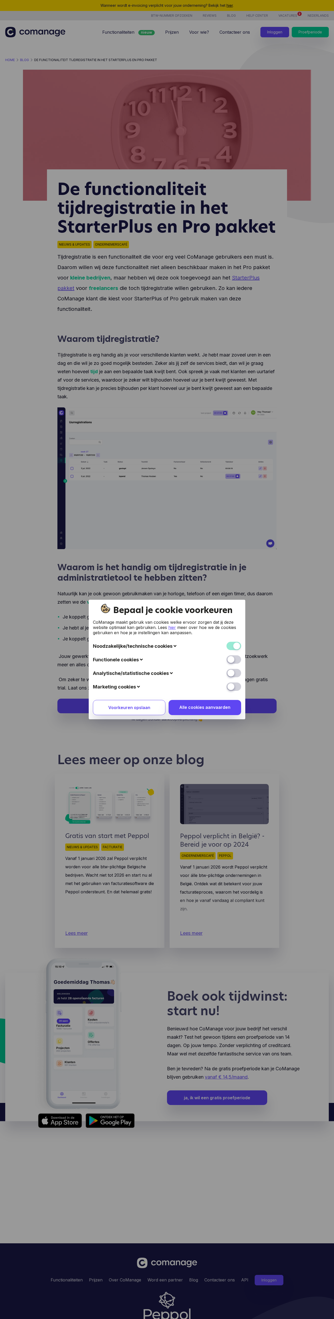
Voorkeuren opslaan (129, 707)
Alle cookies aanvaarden (204, 707)
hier (172, 627)
